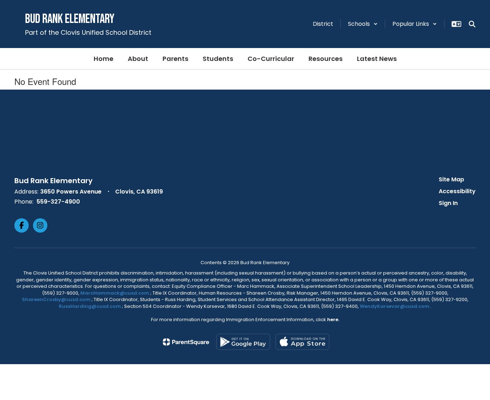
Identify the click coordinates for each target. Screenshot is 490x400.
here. (333, 319)
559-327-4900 (58, 201)
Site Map (451, 179)
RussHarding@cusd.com (90, 306)
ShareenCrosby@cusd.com (56, 299)
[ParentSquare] (186, 342)
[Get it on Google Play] (243, 342)
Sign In (448, 203)
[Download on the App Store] (302, 342)
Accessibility (457, 191)
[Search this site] (472, 24)
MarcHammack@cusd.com (114, 293)
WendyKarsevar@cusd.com (395, 306)
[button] (363, 23)
